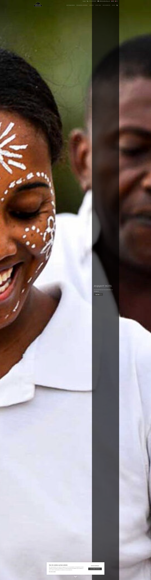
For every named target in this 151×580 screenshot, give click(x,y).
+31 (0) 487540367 (92, 1)
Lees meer (98, 294)
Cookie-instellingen (95, 565)
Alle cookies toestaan (95, 568)
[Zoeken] (117, 5)
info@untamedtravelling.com (104, 1)
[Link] (38, 4)
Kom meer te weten (52, 571)
